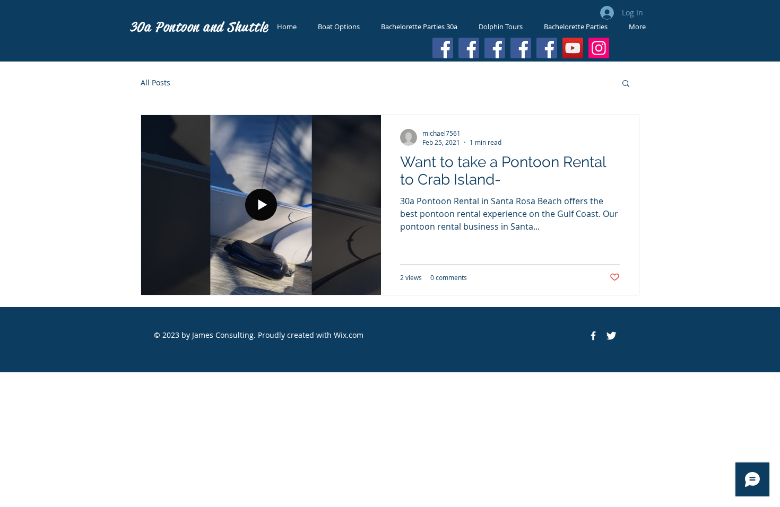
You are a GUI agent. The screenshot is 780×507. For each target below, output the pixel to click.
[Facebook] (442, 48)
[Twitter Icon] (611, 336)
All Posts (155, 82)
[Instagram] (598, 48)
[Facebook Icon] (593, 336)
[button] (626, 84)
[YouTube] (572, 48)
